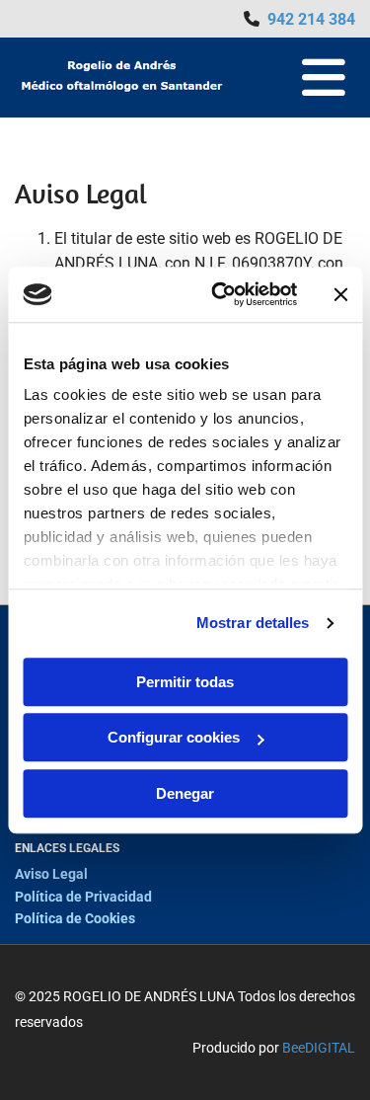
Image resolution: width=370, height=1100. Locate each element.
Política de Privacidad (83, 896)
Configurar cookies (174, 737)
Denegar (185, 793)
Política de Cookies (75, 918)
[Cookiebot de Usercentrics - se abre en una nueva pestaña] (220, 294)
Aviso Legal (51, 874)
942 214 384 (311, 19)
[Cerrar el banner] (340, 294)
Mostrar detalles (253, 622)
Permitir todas (185, 681)
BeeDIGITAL (318, 1048)
